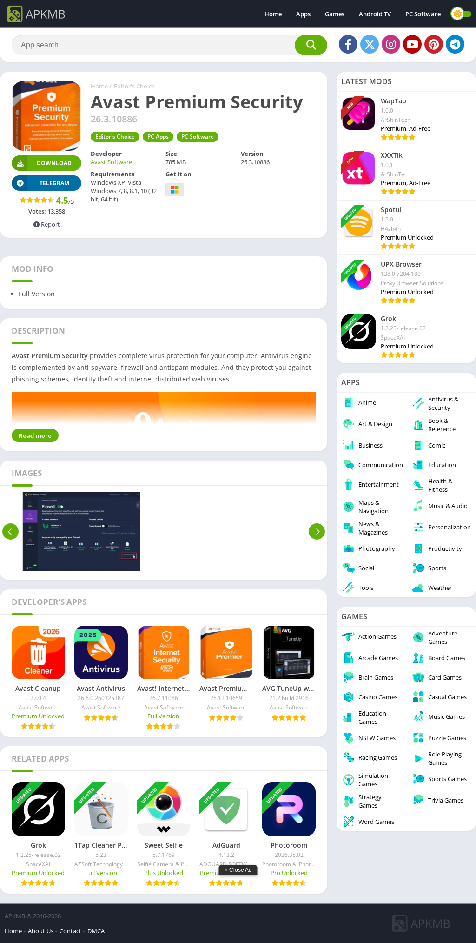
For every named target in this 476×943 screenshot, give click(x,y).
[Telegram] (455, 44)
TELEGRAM (54, 183)
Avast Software (111, 162)
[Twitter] (369, 44)
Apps (303, 14)
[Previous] (10, 531)
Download (54, 163)
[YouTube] (412, 44)
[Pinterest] (433, 44)
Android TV (375, 14)
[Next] (316, 531)
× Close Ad (238, 870)
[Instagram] (391, 44)
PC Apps (158, 136)
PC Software (423, 14)
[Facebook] (348, 44)
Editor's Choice (134, 86)
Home (273, 14)
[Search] (311, 45)
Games (334, 14)
